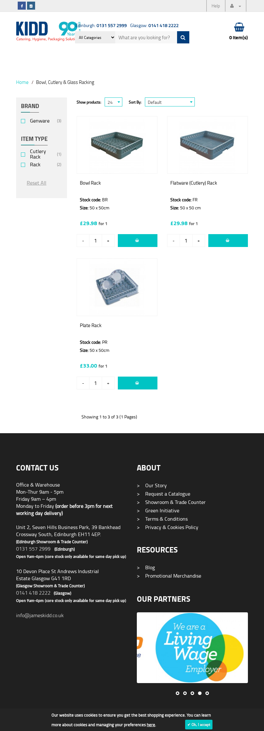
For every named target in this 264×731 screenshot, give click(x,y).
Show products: (89, 102)
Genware (40, 120)
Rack (35, 164)
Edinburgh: (101, 25)
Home (22, 82)
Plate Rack (90, 325)
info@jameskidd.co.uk (40, 615)
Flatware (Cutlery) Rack (193, 182)
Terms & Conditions (162, 518)
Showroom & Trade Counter (171, 502)
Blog (146, 567)
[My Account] (235, 6)
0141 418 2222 (33, 592)
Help (216, 6)
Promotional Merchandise (169, 575)
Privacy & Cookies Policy (167, 527)
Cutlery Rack (38, 154)
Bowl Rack (90, 182)
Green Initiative (158, 510)
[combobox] (113, 101)
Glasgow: (154, 25)
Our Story (152, 485)
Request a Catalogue (163, 493)
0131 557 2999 (33, 548)
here (151, 724)
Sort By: (135, 102)
